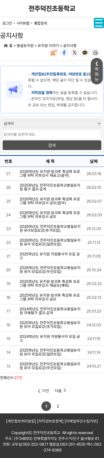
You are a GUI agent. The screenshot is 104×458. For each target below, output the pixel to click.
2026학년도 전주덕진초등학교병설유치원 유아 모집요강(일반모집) (50, 242)
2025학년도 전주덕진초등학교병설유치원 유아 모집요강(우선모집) (50, 366)
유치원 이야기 (48, 45)
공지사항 (70, 45)
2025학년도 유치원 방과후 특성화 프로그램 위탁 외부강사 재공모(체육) (50, 283)
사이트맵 (23, 23)
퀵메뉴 (97, 74)
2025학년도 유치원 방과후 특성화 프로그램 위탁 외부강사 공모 (50, 297)
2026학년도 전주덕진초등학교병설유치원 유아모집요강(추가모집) (50, 228)
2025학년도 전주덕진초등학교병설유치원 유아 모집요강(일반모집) (50, 352)
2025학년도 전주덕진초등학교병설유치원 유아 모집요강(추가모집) (50, 325)
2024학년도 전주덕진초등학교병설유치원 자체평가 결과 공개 (50, 311)
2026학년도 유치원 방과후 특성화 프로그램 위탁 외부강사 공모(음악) (50, 201)
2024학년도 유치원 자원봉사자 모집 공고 (50, 338)
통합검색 (40, 23)
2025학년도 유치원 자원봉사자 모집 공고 (50, 256)
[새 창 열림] (53, 52)
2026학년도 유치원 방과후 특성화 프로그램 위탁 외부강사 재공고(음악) (50, 174)
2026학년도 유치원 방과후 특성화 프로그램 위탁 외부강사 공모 (50, 215)
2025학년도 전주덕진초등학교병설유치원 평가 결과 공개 (50, 187)
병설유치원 (25, 45)
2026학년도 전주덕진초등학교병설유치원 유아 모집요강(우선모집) (50, 270)
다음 (58, 391)
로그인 (7, 23)
